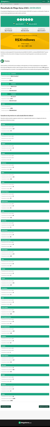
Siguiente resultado (44, 406)
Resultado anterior (6, 406)
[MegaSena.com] (4, 1)
